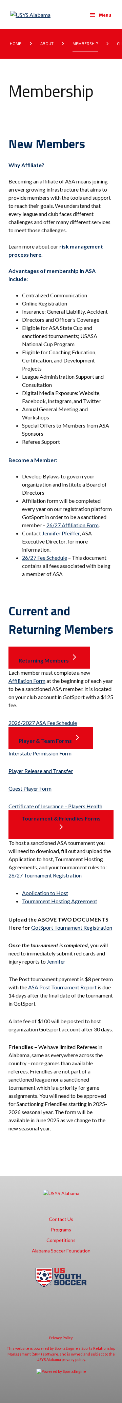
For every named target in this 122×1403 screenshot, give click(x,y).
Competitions (61, 1240)
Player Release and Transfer (40, 771)
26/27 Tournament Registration (45, 875)
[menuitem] (17, 44)
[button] (100, 15)
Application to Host (45, 893)
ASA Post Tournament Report (62, 987)
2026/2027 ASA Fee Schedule (42, 722)
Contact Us (61, 1219)
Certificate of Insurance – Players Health (55, 806)
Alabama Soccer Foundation (61, 1250)
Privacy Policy (61, 1338)
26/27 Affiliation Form (72, 525)
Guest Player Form (30, 788)
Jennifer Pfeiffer (61, 533)
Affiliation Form (26, 680)
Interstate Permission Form (40, 753)
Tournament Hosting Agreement (59, 901)
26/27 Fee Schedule (44, 557)
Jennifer (56, 961)
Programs (61, 1229)
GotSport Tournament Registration (71, 927)
